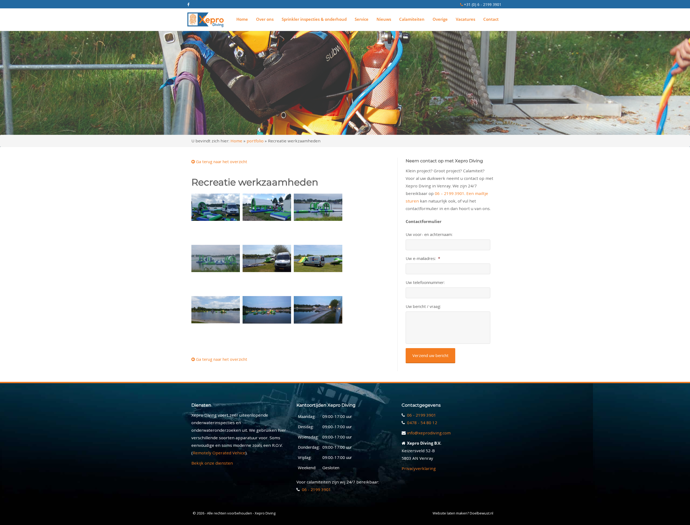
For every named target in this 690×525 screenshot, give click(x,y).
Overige (440, 19)
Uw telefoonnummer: (425, 282)
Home (242, 19)
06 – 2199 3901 (449, 193)
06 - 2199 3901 (316, 489)
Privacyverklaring (419, 468)
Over (265, 19)
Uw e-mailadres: (423, 258)
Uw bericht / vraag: (423, 306)
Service (361, 19)
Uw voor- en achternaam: (429, 234)
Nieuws (384, 19)
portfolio (255, 140)
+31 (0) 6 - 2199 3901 (482, 4)
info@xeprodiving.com (429, 432)
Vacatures (465, 19)
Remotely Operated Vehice (219, 452)
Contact (491, 19)
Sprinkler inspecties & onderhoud (314, 19)
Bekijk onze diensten (212, 463)
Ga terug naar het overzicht (221, 161)
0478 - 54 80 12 (422, 422)
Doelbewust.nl (481, 513)
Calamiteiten (412, 19)
